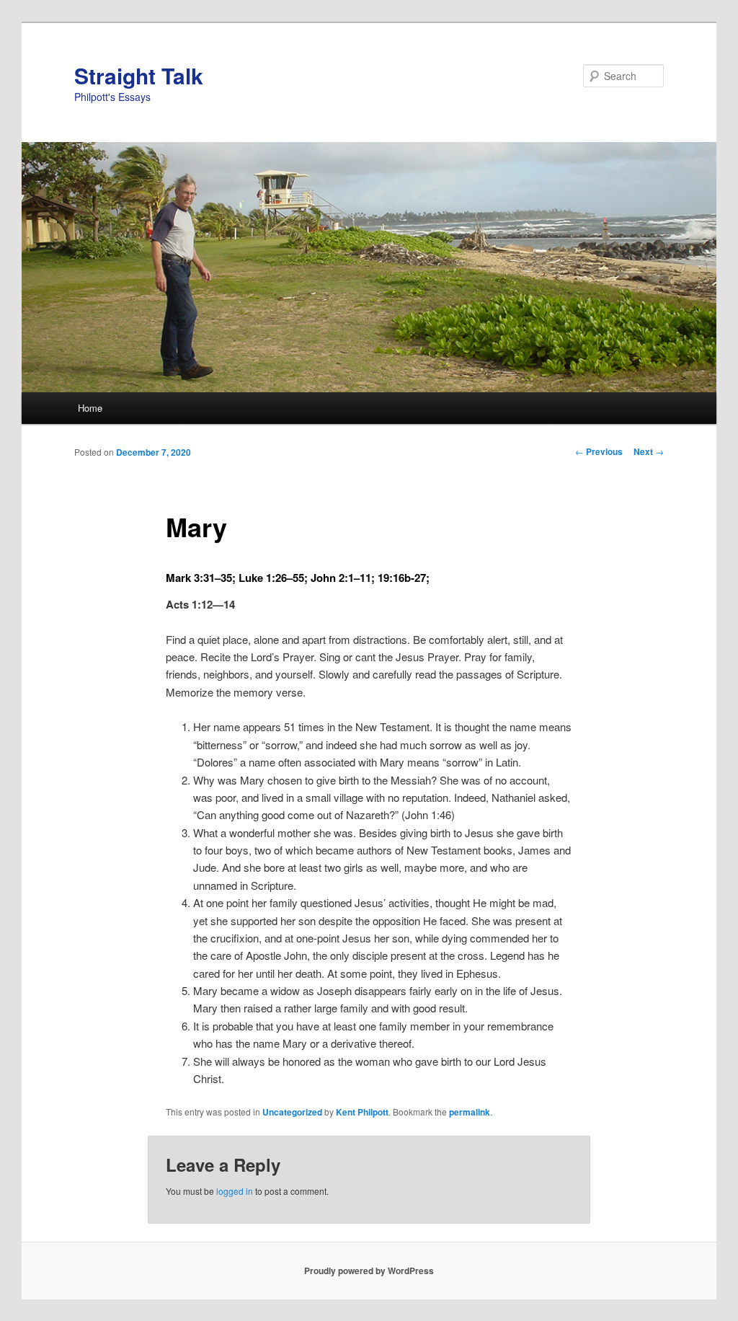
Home (90, 408)
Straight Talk (138, 75)
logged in (234, 1191)
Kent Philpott (362, 1111)
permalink (469, 1111)
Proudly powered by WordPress (369, 1270)
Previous (599, 451)
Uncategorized (292, 1111)
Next (648, 451)
